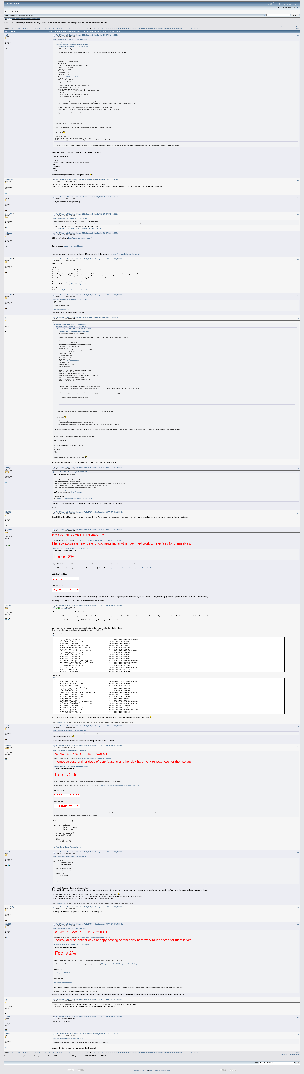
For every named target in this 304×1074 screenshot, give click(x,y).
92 (187, 28)
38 (77, 28)
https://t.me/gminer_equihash (75, 282)
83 (169, 28)
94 (191, 28)
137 (195, 28)
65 (133, 28)
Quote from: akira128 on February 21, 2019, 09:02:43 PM (69, 730)
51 (104, 28)
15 (31, 28)
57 (116, 28)
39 (79, 28)
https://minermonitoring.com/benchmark (126, 254)
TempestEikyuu (10, 907)
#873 (298, 727)
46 (94, 28)
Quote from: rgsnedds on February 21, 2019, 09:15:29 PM (69, 750)
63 (129, 28)
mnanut (7, 1016)
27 (55, 28)
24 (49, 28)
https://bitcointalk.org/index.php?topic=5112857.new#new (101, 540)
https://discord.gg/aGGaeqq (73, 246)
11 (23, 28)
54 (110, 28)
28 (57, 28)
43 (87, 28)
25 (51, 28)
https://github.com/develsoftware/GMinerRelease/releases (78, 290)
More (37, 18)
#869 (298, 468)
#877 (298, 925)
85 (173, 28)
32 (65, 28)
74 (151, 28)
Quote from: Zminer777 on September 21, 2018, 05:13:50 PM (70, 548)
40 (81, 28)
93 (189, 28)
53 (108, 28)
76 (155, 28)
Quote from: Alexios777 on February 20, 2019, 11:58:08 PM (73, 44)
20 (41, 28)
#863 (298, 197)
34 (69, 28)
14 (29, 28)
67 (137, 28)
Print (297, 28)
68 (139, 28)
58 (118, 28)
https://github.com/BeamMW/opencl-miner (66, 847)
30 (61, 28)
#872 (298, 607)
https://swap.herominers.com (62, 309)
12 (25, 28)
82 (167, 28)
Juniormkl (8, 233)
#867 (298, 295)
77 (157, 28)
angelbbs (8, 745)
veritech (7, 1034)
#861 (298, 36)
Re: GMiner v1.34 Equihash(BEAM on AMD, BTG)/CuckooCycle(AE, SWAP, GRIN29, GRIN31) (89, 259)
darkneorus (9, 180)
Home (9, 18)
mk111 (7, 999)
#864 (298, 215)
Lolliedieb (8, 605)
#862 (298, 180)
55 (112, 28)
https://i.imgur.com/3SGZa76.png (63, 982)
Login (25, 18)
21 (43, 28)
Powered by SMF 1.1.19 (141, 1070)
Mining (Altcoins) (40, 23)
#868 (298, 318)
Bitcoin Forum (8, 23)
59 (120, 28)
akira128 (8, 512)
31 (63, 28)
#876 (298, 908)
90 (183, 28)
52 (106, 28)
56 (114, 28)
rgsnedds (8, 529)
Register (31, 18)
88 (179, 28)
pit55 (6, 35)
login (22, 12)
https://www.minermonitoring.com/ (80, 238)
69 (141, 28)
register (28, 12)
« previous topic (285, 26)
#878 (298, 1000)
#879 (298, 1017)
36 (73, 28)
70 (143, 28)
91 (185, 28)
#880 (298, 1034)
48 (98, 28)
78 (159, 28)
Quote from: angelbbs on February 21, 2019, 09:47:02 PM (69, 856)
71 (145, 28)
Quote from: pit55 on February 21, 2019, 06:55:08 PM (68, 1038)
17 (35, 28)
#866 (298, 260)
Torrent (31, 15)
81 (165, 28)
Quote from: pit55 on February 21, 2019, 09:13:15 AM (69, 42)
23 (47, 28)
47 (96, 28)
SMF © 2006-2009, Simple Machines (159, 1070)
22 (45, 28)
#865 (298, 234)
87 (177, 28)
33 (67, 28)
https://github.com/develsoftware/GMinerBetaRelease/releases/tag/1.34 (76, 228)
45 (92, 28)
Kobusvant (8, 197)
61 (125, 28)
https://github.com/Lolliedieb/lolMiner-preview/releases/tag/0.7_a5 (132, 568)
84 (171, 28)
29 (59, 28)
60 (123, 28)
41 (83, 28)
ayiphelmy (8, 467)
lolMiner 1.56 (61, 722)
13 (27, 28)
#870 (298, 513)
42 (85, 28)
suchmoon (65, 608)
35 (71, 28)
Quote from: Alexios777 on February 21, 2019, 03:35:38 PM (70, 39)
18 (37, 28)
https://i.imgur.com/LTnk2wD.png (63, 973)
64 (131, 28)
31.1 (26, 15)
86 (175, 28)
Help (14, 18)
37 (75, 28)
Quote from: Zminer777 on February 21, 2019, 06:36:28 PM (70, 472)
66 (135, 28)
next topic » (296, 26)
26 (53, 28)
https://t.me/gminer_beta (79, 284)
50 (102, 28)
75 (153, 28)
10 (21, 28)
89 (181, 28)
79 (161, 28)
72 (147, 28)
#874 (298, 746)
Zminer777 (8, 214)
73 (149, 28)
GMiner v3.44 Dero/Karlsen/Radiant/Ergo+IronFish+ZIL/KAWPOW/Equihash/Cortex (77, 23)
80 (163, 28)
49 (100, 28)
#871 (298, 530)
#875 (298, 853)
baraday (7, 726)
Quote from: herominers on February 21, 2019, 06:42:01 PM (70, 299)
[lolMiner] (8, 618)
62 (127, 28)
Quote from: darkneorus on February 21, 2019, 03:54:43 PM (70, 218)
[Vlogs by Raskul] (8, 545)
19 (39, 28)
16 (33, 28)
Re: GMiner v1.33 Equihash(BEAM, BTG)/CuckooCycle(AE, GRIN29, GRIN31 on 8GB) (87, 35)
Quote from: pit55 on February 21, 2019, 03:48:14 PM (68, 322)
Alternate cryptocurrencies (24, 23)
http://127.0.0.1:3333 (72, 76)
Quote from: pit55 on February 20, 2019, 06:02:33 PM (72, 46)
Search (19, 18)
